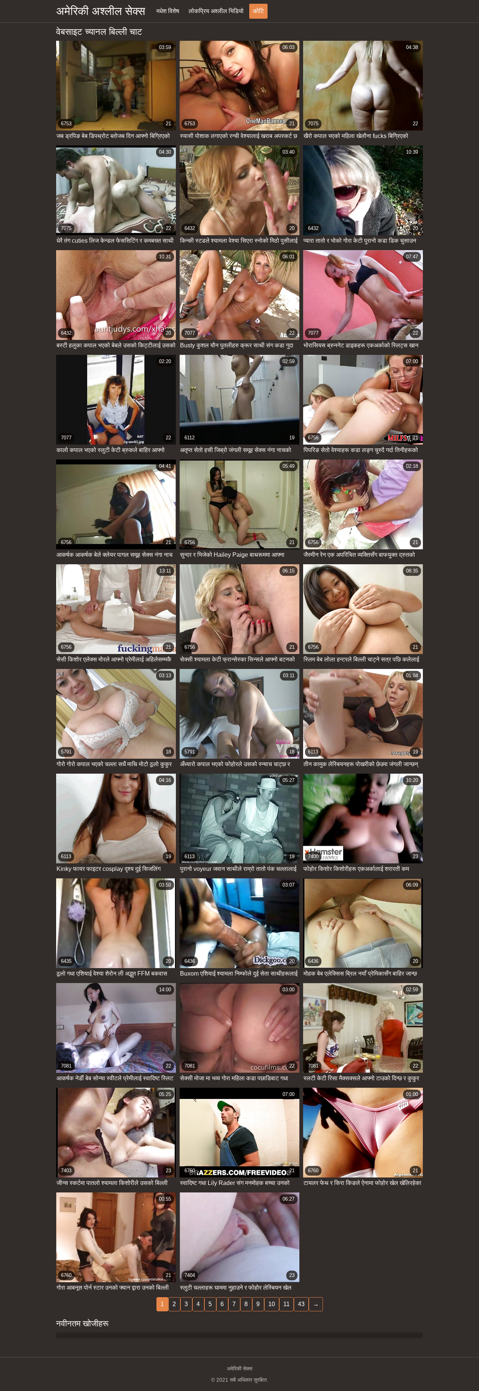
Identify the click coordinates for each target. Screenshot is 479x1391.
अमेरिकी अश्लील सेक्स (100, 11)
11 (286, 1304)
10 (271, 1304)
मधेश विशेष (167, 11)
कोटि (258, 11)
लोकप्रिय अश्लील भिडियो (216, 11)
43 (301, 1304)
